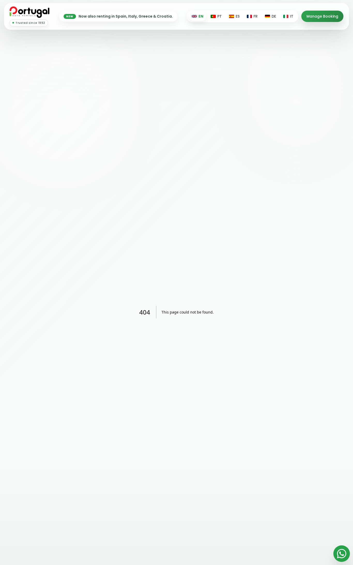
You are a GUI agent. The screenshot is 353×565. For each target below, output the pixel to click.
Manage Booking (322, 16)
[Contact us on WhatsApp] (341, 553)
